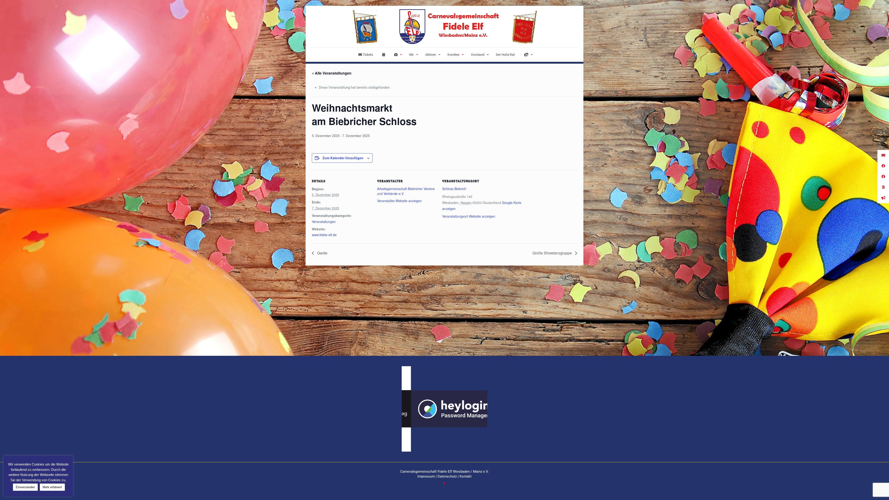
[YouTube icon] (444, 483)
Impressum (426, 476)
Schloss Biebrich (454, 188)
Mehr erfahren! (52, 487)
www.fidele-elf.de (324, 234)
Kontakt (466, 476)
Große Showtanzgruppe (552, 253)
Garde (321, 253)
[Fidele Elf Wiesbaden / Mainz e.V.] (444, 26)
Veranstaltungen (324, 221)
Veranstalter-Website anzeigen (399, 200)
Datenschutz (447, 476)
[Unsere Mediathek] (527, 55)
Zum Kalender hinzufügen (342, 158)
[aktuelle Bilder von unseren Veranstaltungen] (397, 55)
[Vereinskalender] (384, 55)
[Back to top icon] (867, 490)
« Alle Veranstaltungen (331, 73)
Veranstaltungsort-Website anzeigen (468, 216)
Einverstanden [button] (25, 487)
